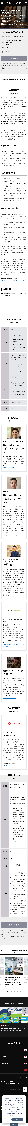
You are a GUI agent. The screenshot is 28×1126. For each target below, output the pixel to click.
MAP (8, 44)
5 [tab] (20, 991)
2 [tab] (11, 991)
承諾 (17, 1119)
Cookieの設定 (14, 1124)
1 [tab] (8, 991)
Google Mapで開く (18, 841)
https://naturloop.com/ (9, 467)
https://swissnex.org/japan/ (10, 766)
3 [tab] (14, 991)
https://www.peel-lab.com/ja (10, 535)
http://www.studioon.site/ (9, 698)
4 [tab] (17, 991)
